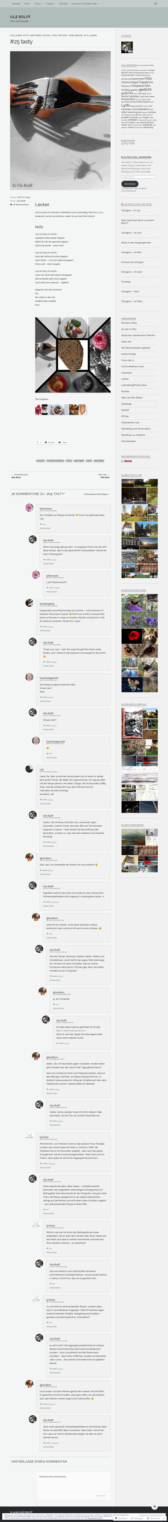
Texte (26, 3)
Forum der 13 (127, 360)
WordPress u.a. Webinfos (133, 435)
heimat (148, 93)
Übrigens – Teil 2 (130, 291)
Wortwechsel (138, 127)
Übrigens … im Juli (130, 210)
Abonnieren (129, 184)
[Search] (155, 3)
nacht (151, 109)
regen (141, 117)
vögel (137, 122)
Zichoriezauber (128, 441)
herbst (125, 96)
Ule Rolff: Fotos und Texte (138, 204)
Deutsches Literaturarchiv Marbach (138, 335)
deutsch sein (127, 72)
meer (150, 106)
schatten (124, 120)
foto (69, 461)
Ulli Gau (125, 416)
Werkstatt (63, 3)
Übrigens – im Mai (131, 252)
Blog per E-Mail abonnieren (136, 157)
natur (124, 112)
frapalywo (126, 86)
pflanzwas (46, 508)
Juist (142, 96)
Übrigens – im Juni (131, 232)
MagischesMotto (136, 106)
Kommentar (101, 1496)
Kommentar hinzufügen (96, 494)
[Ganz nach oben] (154, 1506)
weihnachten (137, 125)
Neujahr (144, 112)
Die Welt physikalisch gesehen (135, 348)
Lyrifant (125, 379)
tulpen (132, 122)
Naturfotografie (134, 112)
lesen (152, 102)
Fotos (37, 3)
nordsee (152, 112)
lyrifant (44, 1137)
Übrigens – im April (131, 271)
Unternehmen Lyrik (130, 422)
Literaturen (126, 373)
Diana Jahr (126, 341)
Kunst (138, 99)
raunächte (133, 117)
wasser (124, 125)
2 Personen (55, 902)
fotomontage (129, 82)
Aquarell (144, 65)
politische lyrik (148, 115)
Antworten (45, 528)
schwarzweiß (142, 120)
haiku (135, 93)
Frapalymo (145, 82)
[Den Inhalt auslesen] (122, 204)
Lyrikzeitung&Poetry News (134, 385)
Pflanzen (138, 115)
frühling (125, 90)
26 (21, 204)
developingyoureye (140, 73)
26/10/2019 (24, 197)
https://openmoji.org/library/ (71, 1030)
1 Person (54, 560)
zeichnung (148, 127)
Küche (46, 35)
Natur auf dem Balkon (132, 397)
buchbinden (142, 70)
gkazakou (45, 858)
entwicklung (145, 75)
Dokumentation (128, 75)
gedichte (127, 93)
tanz (127, 122)
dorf (138, 75)
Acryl (138, 65)
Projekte (49, 3)
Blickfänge (134, 70)
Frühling (125, 281)
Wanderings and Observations (136, 428)
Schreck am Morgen (132, 262)
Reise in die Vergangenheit (136, 242)
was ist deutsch (147, 122)
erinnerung (126, 79)
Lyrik (54, 35)
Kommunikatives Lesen (132, 366)
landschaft (125, 102)
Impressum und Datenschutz (84, 3)
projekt (125, 117)
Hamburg (142, 93)
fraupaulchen (140, 85)
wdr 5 (130, 125)
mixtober (99, 461)
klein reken (150, 96)
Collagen (16, 35)
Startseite (16, 3)
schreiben (132, 120)
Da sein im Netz (128, 329)
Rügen (146, 117)
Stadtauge (126, 404)
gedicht (145, 89)
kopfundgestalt (49, 678)
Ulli (42, 769)
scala (151, 117)
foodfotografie (55, 461)
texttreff (125, 410)
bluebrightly (47, 603)
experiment (138, 78)
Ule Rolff (20, 17)
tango (123, 122)
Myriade (125, 391)
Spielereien (76, 35)
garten (134, 90)
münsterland (140, 109)
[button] (127, 483)
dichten (151, 73)
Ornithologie (125, 115)
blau (128, 70)
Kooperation (128, 99)
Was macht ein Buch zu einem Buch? (137, 221)
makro (145, 106)
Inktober (35, 35)
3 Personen (55, 1443)
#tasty (40, 461)
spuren (149, 120)
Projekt (63, 35)
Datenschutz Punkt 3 (95, 1518)
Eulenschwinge (128, 354)
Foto (26, 35)
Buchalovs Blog (129, 323)
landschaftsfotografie (140, 102)
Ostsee (132, 115)
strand (154, 120)
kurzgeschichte (145, 99)
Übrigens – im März (132, 301)
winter (130, 127)
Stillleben (90, 35)
